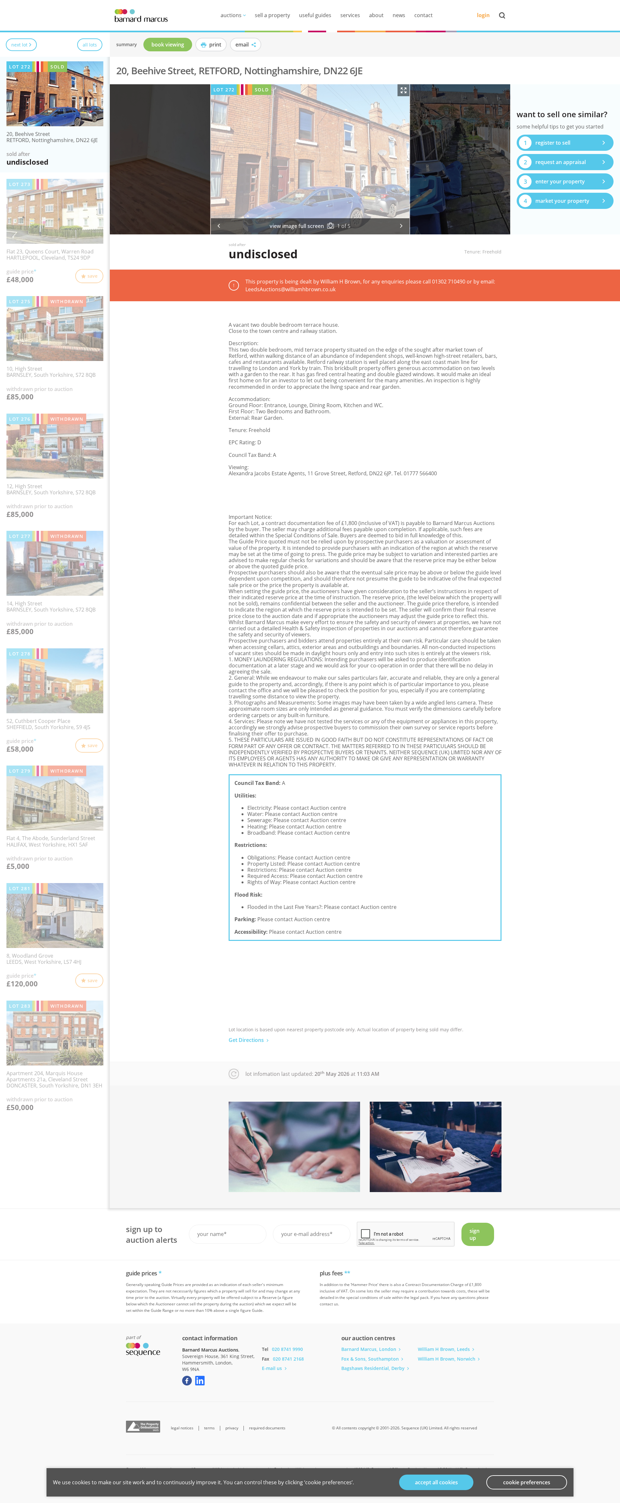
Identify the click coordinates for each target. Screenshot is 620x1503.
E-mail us (272, 1368)
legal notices (182, 1428)
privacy (231, 1428)
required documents (267, 1428)
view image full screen (297, 226)
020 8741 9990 (287, 1349)
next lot (19, 44)
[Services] (294, 1147)
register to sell (547, 143)
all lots (90, 44)
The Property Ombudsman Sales (143, 1427)
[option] (310, 159)
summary (126, 44)
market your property (557, 201)
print (214, 44)
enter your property (554, 181)
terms (209, 1428)
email (242, 44)
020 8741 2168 (288, 1359)
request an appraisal (555, 162)
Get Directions (247, 1040)
